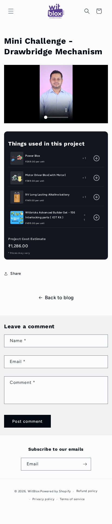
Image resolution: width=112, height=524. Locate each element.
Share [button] (15, 273)
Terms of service (72, 499)
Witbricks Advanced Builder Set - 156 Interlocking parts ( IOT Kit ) (50, 215)
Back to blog (59, 298)
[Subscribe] (85, 464)
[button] (11, 11)
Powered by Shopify (55, 491)
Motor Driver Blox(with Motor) (45, 175)
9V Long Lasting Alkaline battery (47, 194)
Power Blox (32, 155)
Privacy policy (43, 499)
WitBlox (34, 491)
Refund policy (87, 491)
